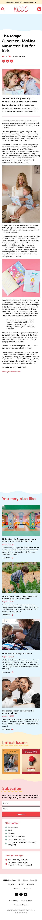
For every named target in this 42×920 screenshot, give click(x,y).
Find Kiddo (17, 888)
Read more (6, 558)
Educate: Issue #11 (29, 2)
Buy (5, 56)
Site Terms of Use (26, 900)
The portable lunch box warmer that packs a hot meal (18, 712)
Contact (27, 888)
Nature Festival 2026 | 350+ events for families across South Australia (19, 597)
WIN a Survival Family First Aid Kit (17, 653)
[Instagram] (21, 894)
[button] (3, 61)
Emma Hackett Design (21, 912)
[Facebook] (16, 894)
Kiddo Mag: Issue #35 (13, 2)
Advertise (30, 884)
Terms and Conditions (21, 905)
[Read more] (12, 558)
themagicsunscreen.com (11, 372)
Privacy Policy (13, 900)
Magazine (12, 884)
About (21, 884)
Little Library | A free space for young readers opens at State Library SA (19, 540)
